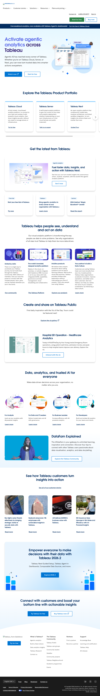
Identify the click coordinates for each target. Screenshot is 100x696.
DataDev (49, 653)
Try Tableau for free (38, 614)
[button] (95, 117)
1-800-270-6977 (83, 14)
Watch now (12, 74)
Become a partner (72, 644)
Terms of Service (13, 687)
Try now (11, 211)
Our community (11, 293)
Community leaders (53, 650)
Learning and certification (88, 644)
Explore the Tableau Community (67, 459)
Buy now (91, 20)
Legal (4, 687)
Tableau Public (51, 643)
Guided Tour (75, 127)
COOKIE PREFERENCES (9, 690)
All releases (83, 651)
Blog (26, 682)
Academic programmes (54, 664)
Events (49, 667)
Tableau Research (36, 651)
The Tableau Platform (36, 293)
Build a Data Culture (36, 644)
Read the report (76, 211)
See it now (59, 184)
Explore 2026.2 (50, 575)
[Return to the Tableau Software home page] (10, 4)
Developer (34, 682)
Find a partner (71, 640)
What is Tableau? (36, 637)
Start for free (77, 20)
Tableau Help (84, 647)
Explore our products (59, 293)
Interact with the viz (53, 355)
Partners (70, 637)
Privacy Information (26, 687)
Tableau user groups (53, 646)
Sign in (93, 14)
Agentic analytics (35, 640)
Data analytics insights (37, 647)
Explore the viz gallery (49, 320)
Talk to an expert (45, 127)
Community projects (53, 657)
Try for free (11, 127)
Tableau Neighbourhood (55, 660)
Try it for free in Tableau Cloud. (79, 26)
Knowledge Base (85, 640)
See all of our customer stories (50, 488)
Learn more (43, 211)
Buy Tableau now (60, 614)
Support (83, 637)
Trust (19, 682)
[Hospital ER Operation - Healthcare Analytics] (24, 345)
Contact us (72, 14)
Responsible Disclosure (41, 687)
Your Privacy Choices (28, 690)
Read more (9, 532)
